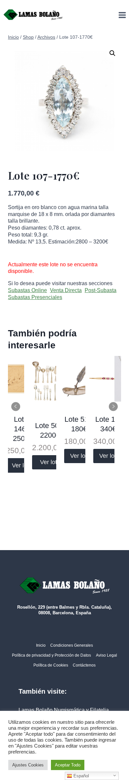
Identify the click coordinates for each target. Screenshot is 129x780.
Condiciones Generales (71, 645)
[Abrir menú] (122, 15)
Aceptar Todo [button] (67, 764)
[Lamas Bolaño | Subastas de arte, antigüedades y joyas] (33, 15)
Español (80, 775)
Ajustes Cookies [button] (28, 764)
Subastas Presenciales (35, 297)
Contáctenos (84, 665)
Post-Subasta (100, 290)
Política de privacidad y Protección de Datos (51, 655)
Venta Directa (66, 290)
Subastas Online (27, 290)
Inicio (41, 645)
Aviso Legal (106, 655)
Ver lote (22, 465)
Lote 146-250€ (21, 428)
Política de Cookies (50, 665)
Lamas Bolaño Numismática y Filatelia (64, 710)
